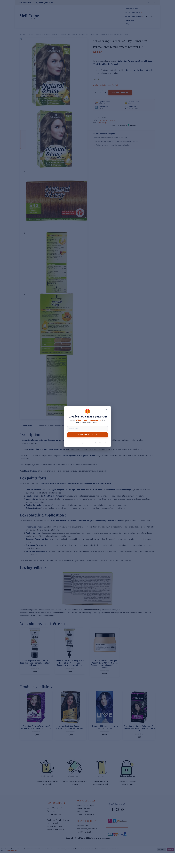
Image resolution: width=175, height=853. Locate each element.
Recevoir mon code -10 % (87, 434)
